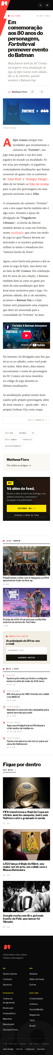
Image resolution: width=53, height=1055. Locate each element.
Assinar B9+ (26, 508)
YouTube (41, 1049)
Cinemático (9, 1013)
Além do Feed (36, 979)
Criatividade (36, 998)
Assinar (33, 974)
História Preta (10, 1029)
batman (22, 433)
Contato (7, 979)
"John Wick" (14, 179)
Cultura (15, 16)
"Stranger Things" (36, 179)
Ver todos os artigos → (19, 465)
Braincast (8, 1008)
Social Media (36, 1009)
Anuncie (7, 984)
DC (33, 433)
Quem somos (10, 974)
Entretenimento (13, 446)
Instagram (8, 1049)
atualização (17, 232)
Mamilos (7, 1019)
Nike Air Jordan (39, 184)
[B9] (5, 2)
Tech (32, 1020)
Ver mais (9, 770)
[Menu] (47, 5)
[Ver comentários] (33, 92)
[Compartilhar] (41, 92)
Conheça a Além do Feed (26, 515)
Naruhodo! (8, 1024)
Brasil (32, 1025)
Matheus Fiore (19, 91)
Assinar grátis (26, 657)
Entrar (32, 984)
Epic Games (11, 439)
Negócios (34, 1015)
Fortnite (27, 439)
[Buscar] (40, 5)
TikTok (19, 1049)
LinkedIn (29, 1049)
